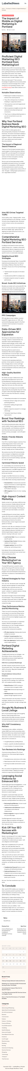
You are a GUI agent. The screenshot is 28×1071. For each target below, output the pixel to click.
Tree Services (5, 1059)
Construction (5, 1016)
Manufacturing (5, 1041)
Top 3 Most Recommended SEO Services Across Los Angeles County (14, 993)
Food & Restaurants (7, 1025)
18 (6, 961)
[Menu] (25, 3)
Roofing (4, 1045)
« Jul (4, 971)
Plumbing (4, 1043)
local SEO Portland (7, 87)
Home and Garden (6, 1032)
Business (4, 1014)
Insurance (4, 1036)
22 (20, 961)
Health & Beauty (6, 1030)
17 (3, 961)
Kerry (5, 918)
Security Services (6, 1050)
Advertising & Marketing (7, 15)
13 (13, 957)
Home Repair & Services (8, 1034)
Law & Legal (5, 1039)
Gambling (4, 1027)
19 (10, 961)
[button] (7, 921)
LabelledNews (10, 3)
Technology (5, 1054)
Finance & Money (6, 1023)
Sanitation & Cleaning (7, 1047)
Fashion (4, 1019)
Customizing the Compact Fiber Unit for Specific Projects (12, 988)
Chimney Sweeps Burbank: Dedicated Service (13, 980)
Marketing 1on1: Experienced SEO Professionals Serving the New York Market (14, 984)
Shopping (4, 1052)
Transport (4, 1056)
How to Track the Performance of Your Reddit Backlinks (13, 997)
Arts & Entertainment (7, 1012)
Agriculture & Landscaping (8, 1010)
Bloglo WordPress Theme (16, 1068)
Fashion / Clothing (6, 1021)
